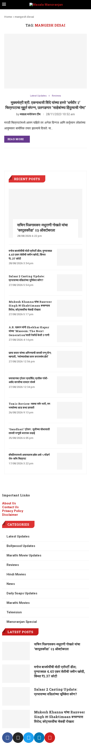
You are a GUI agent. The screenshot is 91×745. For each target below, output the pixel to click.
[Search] (87, 5)
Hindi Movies (16, 574)
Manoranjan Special (22, 622)
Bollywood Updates (21, 546)
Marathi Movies (18, 603)
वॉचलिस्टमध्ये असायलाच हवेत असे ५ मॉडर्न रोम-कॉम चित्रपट (29, 456)
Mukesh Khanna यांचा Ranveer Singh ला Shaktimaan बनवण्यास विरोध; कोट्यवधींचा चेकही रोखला (30, 305)
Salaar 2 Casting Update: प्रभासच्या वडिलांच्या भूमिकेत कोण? (26, 278)
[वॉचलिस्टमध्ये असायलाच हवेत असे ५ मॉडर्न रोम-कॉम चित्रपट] (69, 461)
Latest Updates (38, 95)
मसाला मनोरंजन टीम (30, 114)
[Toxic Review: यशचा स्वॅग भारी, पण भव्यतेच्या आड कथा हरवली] (69, 410)
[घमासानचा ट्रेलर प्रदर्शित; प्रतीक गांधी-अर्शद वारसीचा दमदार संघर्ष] (69, 384)
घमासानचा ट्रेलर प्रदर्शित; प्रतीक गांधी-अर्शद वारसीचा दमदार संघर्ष (28, 380)
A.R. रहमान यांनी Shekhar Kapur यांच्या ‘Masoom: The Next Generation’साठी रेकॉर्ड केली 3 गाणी (29, 331)
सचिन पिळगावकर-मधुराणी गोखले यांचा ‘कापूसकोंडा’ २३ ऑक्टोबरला (42, 227)
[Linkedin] (39, 737)
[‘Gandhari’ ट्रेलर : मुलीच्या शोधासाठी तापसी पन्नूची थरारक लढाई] (69, 435)
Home (8, 16)
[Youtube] (49, 737)
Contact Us (10, 507)
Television (14, 612)
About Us (9, 503)
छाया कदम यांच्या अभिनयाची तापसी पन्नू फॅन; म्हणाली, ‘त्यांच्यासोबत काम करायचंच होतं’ (30, 354)
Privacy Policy (12, 511)
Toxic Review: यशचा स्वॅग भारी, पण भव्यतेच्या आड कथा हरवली (29, 405)
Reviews (56, 95)
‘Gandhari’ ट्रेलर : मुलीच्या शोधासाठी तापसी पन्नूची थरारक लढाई (29, 431)
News (11, 584)
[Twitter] (28, 737)
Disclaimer (10, 515)
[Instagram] (18, 737)
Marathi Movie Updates (24, 555)
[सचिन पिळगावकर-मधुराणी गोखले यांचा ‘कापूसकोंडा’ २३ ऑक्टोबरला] (45, 213)
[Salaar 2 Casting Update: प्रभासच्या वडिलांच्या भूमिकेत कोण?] (69, 282)
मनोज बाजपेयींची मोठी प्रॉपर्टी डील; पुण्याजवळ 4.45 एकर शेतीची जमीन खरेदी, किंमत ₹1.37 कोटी (30, 254)
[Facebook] (7, 737)
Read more (15, 139)
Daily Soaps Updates (22, 593)
